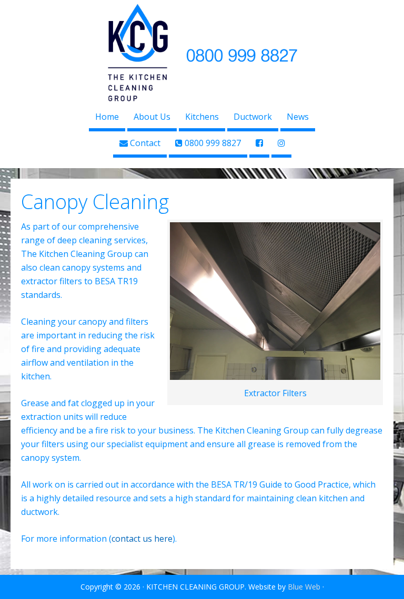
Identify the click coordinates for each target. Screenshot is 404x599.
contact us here (142, 538)
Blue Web (304, 587)
